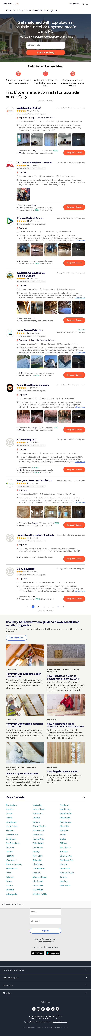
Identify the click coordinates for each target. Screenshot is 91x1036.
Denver (9, 851)
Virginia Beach (67, 873)
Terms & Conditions (60, 1022)
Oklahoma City (40, 894)
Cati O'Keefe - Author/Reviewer (20, 767)
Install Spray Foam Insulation (22, 773)
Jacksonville (11, 868)
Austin (63, 834)
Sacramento (12, 834)
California (38, 1017)
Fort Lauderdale (13, 864)
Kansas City (38, 839)
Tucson (9, 813)
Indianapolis (11, 894)
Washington (11, 860)
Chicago (10, 890)
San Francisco (12, 843)
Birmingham (11, 805)
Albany (36, 851)
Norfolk (63, 864)
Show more (80, 240)
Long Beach (11, 822)
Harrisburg (65, 809)
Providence (65, 822)
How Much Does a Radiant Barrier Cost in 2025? (24, 725)
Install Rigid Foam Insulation (62, 771)
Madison (64, 881)
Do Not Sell (47, 1017)
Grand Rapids (39, 826)
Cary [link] (21, 11)
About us (7, 993)
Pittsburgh (65, 818)
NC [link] (14, 11)
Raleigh (36, 873)
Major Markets (15, 797)
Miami (8, 873)
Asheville (37, 860)
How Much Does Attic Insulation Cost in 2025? (23, 675)
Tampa (9, 881)
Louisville (37, 805)
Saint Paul (37, 834)
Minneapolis (38, 830)
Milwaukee (65, 885)
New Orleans (39, 809)
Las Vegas (38, 847)
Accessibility (57, 1017)
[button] (23, 139)
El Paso (63, 843)
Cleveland (38, 885)
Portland (64, 805)
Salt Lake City (66, 860)
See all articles (16, 637)
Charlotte (37, 864)
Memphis (64, 826)
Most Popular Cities (11, 904)
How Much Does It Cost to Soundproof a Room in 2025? (63, 677)
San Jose (10, 847)
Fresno (9, 818)
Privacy (31, 1017)
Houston (64, 851)
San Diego (11, 839)
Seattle (63, 877)
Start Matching (45, 52)
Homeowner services (13, 970)
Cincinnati (38, 881)
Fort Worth (65, 847)
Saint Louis (38, 843)
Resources (8, 985)
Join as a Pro (74, 4)
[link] (45, 111)
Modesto (10, 830)
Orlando (10, 877)
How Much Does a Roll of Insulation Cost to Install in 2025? (65, 725)
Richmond (65, 868)
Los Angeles (11, 826)
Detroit (36, 822)
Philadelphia (66, 813)
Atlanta (9, 885)
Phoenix (10, 809)
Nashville (64, 830)
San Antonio (66, 856)
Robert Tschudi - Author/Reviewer (63, 670)
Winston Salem (40, 877)
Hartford (10, 856)
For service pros (10, 978)
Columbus (38, 890)
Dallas (63, 839)
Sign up (45, 930)
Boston (36, 818)
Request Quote (74, 152)
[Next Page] (63, 606)
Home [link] (8, 11)
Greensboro (39, 868)
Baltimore (37, 813)
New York (37, 856)
